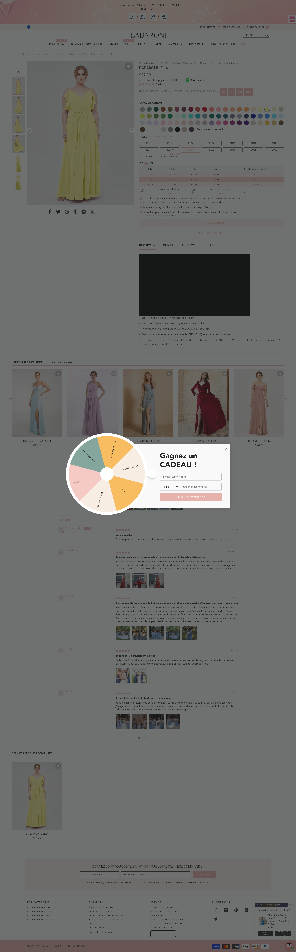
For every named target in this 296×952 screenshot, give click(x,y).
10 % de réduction (191, 497)
